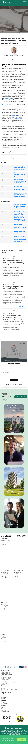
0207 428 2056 (6, 717)
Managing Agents (5, 680)
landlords (8, 98)
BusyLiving (3, 697)
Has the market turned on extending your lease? (20, 181)
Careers (3, 702)
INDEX (19, 396)
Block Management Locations (8, 682)
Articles (3, 707)
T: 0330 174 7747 (5, 641)
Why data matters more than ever (19, 232)
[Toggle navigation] (24, 2)
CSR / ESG (3, 696)
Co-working (4, 683)
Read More (21, 278)
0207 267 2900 (6, 718)
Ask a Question (4, 703)
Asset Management (5, 672)
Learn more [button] (4, 742)
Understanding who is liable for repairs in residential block (20, 167)
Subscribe (3, 710)
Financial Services (5, 679)
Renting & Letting (5, 684)
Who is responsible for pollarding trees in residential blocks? (20, 194)
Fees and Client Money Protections (9, 689)
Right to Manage (5, 685)
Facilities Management (6, 674)
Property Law (4, 675)
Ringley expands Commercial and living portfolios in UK (20, 226)
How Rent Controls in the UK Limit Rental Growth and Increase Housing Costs (20, 239)
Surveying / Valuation (6, 677)
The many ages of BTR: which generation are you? (20, 206)
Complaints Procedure (6, 690)
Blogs (2, 708)
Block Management (5, 673)
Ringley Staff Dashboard (14, 728)
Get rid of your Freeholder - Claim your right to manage (20, 174)
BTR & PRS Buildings (6, 711)
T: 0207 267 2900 (5, 544)
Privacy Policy (18, 384)
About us (3, 694)
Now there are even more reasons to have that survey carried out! (13, 263)
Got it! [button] (21, 739)
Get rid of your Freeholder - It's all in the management (20, 188)
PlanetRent (3, 698)
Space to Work (4, 688)
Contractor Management (7, 687)
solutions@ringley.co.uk (8, 721)
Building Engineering (6, 678)
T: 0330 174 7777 (5, 609)
